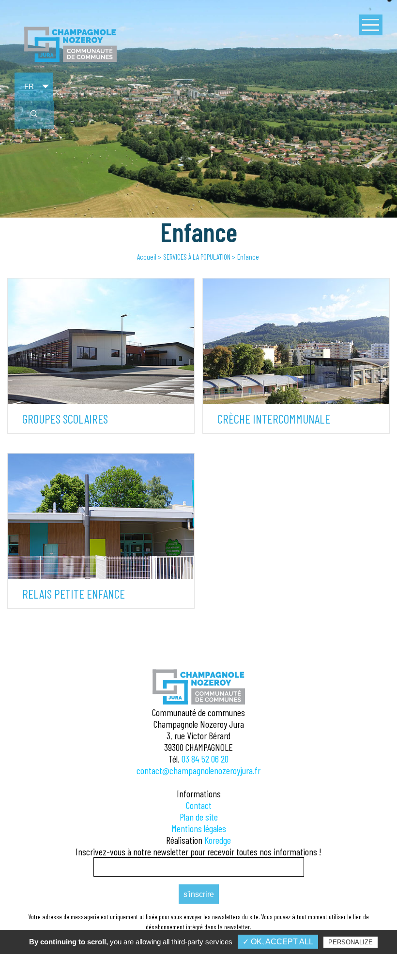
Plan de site (199, 816)
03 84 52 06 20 (205, 758)
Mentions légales (198, 828)
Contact (199, 805)
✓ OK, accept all (278, 942)
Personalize (350, 942)
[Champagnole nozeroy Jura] (70, 60)
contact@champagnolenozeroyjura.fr (198, 770)
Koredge (217, 840)
